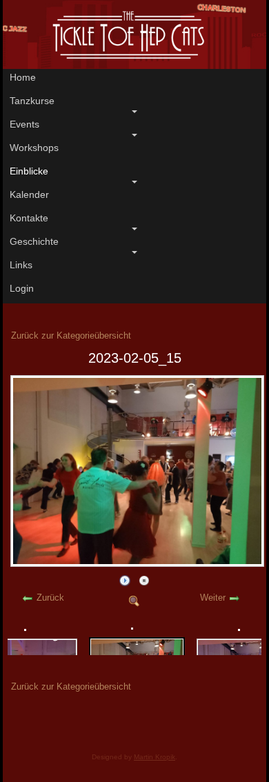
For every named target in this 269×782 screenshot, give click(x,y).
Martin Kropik (154, 757)
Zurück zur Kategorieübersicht (71, 335)
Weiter (213, 597)
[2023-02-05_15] (137, 563)
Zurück (50, 597)
